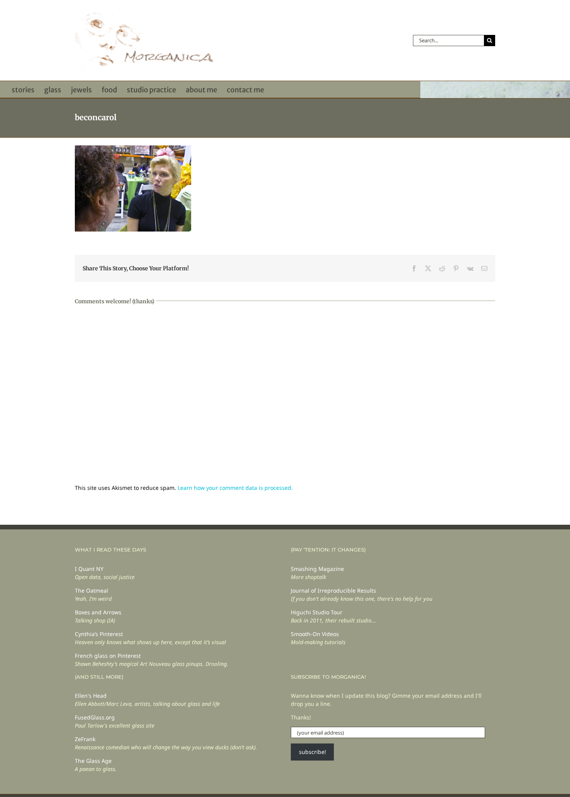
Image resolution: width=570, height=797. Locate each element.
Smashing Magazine (317, 568)
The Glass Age (93, 760)
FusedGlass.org (95, 717)
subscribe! (312, 752)
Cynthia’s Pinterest (99, 634)
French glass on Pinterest (108, 655)
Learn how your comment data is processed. (235, 487)
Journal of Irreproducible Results (333, 590)
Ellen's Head (91, 695)
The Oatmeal (91, 590)
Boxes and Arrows (98, 612)
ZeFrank (85, 739)
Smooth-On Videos (315, 634)
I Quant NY (89, 568)
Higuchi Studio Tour (316, 612)
